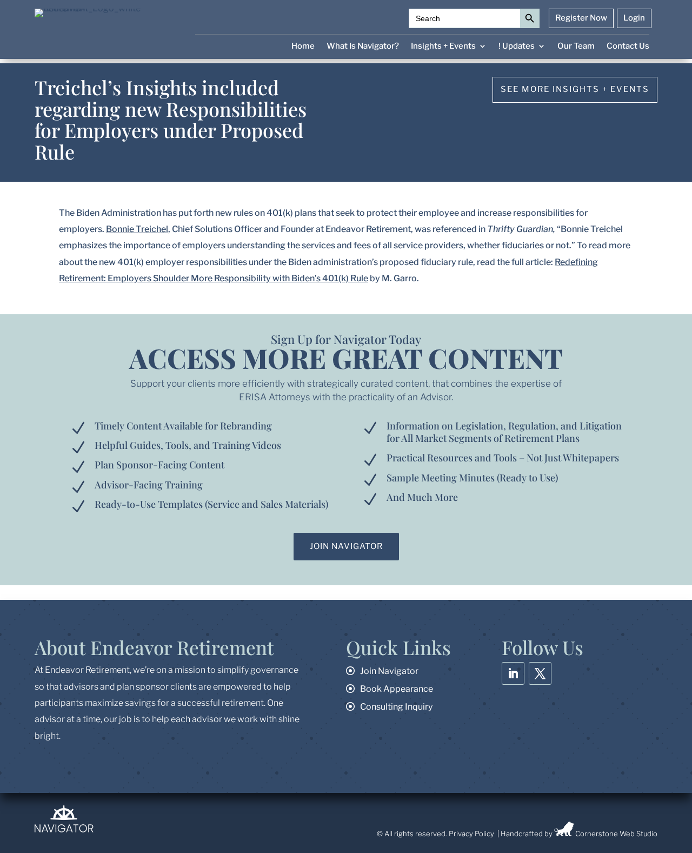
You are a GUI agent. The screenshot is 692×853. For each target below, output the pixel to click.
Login (634, 18)
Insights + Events (443, 46)
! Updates (516, 46)
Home (303, 46)
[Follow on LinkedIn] (513, 673)
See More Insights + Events (575, 89)
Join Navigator (346, 546)
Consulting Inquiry (396, 707)
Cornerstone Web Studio (616, 833)
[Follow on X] (540, 673)
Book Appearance (396, 689)
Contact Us (628, 46)
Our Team (576, 46)
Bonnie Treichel (137, 229)
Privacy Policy (471, 833)
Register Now (581, 18)
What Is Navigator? (363, 46)
